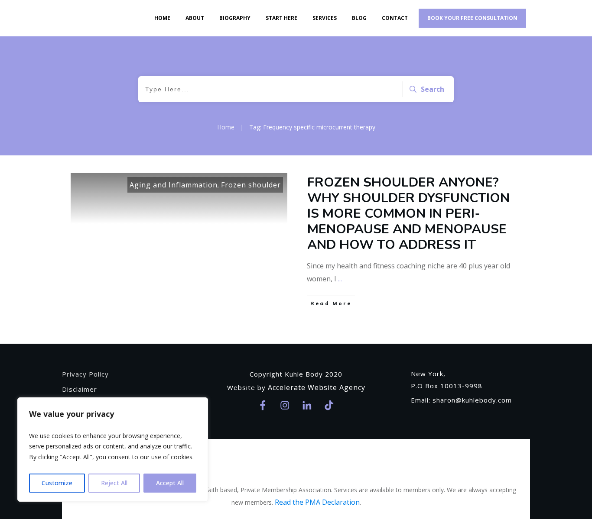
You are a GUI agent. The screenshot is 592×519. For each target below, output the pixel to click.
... (340, 279)
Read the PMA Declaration (317, 502)
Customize (57, 483)
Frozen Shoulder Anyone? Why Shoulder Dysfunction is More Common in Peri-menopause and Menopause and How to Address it (408, 214)
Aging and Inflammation (174, 185)
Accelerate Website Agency (316, 387)
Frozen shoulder (251, 185)
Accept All (170, 483)
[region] (112, 449)
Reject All (114, 483)
